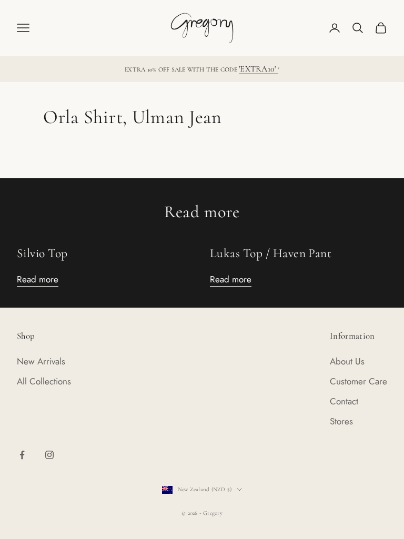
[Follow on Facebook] (22, 455)
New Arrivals (41, 361)
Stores (341, 421)
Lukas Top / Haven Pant (270, 253)
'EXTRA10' (258, 69)
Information (352, 335)
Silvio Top (42, 253)
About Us (347, 361)
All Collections (44, 381)
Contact (344, 401)
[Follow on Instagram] (49, 455)
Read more (37, 279)
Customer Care (358, 381)
